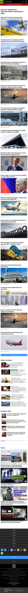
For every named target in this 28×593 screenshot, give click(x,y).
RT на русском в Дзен (21, 550)
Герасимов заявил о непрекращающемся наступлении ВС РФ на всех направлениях (11, 465)
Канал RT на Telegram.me (2, 550)
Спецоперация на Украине (14, 4)
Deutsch (14, 532)
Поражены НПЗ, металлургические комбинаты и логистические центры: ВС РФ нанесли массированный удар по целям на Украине (18, 389)
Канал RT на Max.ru (11, 550)
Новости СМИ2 (3, 440)
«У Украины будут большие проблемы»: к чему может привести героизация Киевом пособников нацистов (18, 396)
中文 (14, 546)
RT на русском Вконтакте (5, 550)
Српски (14, 543)
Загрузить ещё (14, 355)
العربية (14, 538)
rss (24, 550)
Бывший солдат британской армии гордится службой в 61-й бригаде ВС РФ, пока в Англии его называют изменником (13, 503)
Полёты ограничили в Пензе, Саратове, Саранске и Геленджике (11, 310)
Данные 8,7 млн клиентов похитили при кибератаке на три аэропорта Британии (11, 18)
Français (14, 535)
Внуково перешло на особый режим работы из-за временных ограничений (13, 220)
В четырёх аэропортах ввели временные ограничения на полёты (12, 333)
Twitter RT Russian (8, 550)
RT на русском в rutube (15, 550)
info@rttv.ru (16, 576)
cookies (6, 591)
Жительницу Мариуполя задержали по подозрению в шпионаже (11, 484)
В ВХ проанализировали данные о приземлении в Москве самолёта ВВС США (14, 198)
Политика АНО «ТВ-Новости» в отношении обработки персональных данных (14, 579)
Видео (3, 448)
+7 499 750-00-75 (21, 575)
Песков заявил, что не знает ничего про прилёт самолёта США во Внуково (14, 176)
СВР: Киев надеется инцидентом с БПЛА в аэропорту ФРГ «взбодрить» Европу (12, 243)
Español (14, 540)
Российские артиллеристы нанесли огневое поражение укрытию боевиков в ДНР (12, 521)
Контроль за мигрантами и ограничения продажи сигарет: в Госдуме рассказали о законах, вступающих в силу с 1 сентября (18, 403)
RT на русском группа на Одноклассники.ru (18, 550)
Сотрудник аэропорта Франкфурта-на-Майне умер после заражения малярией (13, 131)
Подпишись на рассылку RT (2, 553)
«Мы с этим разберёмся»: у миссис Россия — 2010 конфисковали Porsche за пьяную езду (17, 365)
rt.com (9, 571)
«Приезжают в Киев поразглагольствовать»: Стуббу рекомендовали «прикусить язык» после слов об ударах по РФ (18, 381)
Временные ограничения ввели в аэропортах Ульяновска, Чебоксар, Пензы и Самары (13, 86)
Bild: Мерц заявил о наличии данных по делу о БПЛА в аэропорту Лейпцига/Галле (13, 153)
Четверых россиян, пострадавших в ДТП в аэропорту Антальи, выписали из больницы (12, 40)
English (14, 530)
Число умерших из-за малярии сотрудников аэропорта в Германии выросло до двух (13, 108)
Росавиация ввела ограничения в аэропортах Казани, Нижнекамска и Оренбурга (13, 62)
